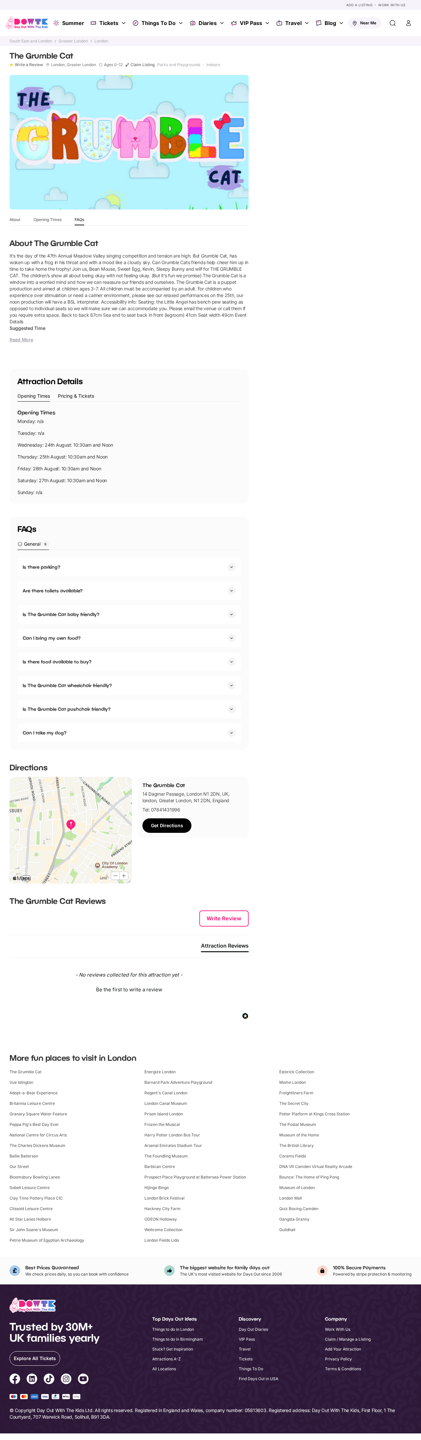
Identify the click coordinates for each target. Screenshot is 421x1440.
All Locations (164, 1368)
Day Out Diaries (253, 1329)
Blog (330, 23)
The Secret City (294, 1103)
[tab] (33, 396)
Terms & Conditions (343, 1368)
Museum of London (297, 1187)
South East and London (31, 41)
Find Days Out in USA (258, 1378)
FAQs (79, 219)
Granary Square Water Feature (38, 1113)
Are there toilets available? (53, 590)
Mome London (292, 1082)
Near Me (368, 22)
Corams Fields (292, 1156)
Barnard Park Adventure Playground (178, 1082)
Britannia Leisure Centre (32, 1103)
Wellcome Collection (163, 1229)
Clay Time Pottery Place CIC (36, 1198)
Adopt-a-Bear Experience (34, 1092)
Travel (293, 23)
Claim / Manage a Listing (348, 1339)
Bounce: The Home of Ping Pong (309, 1177)
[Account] (408, 23)
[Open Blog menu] (342, 23)
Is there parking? (41, 567)
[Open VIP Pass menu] (268, 23)
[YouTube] (83, 1380)
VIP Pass (251, 23)
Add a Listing (359, 5)
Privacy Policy (338, 1358)
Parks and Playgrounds (178, 64)
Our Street (19, 1166)
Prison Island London (163, 1113)
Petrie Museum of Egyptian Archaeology (47, 1240)
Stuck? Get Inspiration (172, 1349)
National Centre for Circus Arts (38, 1134)
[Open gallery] (129, 142)
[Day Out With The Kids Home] (27, 23)
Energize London (160, 1071)
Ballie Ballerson (24, 1156)
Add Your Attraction (343, 1349)
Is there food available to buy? (57, 661)
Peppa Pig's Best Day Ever (34, 1124)
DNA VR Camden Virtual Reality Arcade (315, 1166)
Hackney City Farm (162, 1208)
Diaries (208, 23)
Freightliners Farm (296, 1092)
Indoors (213, 64)
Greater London (73, 41)
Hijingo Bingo (156, 1187)
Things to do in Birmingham (177, 1339)
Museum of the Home (299, 1134)
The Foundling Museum (166, 1156)
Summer (73, 23)
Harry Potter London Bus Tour (172, 1134)
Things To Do (158, 23)
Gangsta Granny (294, 1219)
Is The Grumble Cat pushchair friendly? (67, 709)
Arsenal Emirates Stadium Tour (173, 1145)
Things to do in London (173, 1329)
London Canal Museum (165, 1103)
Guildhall (287, 1229)
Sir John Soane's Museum (34, 1229)
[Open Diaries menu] (222, 23)
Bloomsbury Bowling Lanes (35, 1177)
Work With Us (391, 5)
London (101, 41)
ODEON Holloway (160, 1219)
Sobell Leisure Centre (30, 1187)
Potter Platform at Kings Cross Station (314, 1113)
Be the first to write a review (129, 989)
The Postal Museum (297, 1124)
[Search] (392, 23)
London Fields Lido (161, 1240)
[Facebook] (15, 1380)
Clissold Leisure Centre (31, 1208)
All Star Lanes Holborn (30, 1219)
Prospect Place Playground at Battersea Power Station (195, 1177)
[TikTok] (49, 1380)
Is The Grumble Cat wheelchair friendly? (67, 685)
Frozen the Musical (162, 1124)
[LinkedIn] (32, 1380)
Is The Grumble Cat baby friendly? (61, 614)
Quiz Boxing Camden (298, 1208)
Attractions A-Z (166, 1358)
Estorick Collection (296, 1071)
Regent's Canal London (165, 1092)
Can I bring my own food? (52, 638)
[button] (129, 988)
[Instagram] (66, 1380)
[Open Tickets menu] (124, 23)
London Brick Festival (164, 1198)
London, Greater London (73, 64)
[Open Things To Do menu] (181, 23)
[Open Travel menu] (307, 23)
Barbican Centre (159, 1166)
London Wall (290, 1198)
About (15, 219)
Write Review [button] (224, 918)
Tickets (108, 23)
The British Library (296, 1145)
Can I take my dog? (44, 732)
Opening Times (48, 219)
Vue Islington (21, 1082)
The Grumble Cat (25, 1071)
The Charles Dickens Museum (37, 1145)
